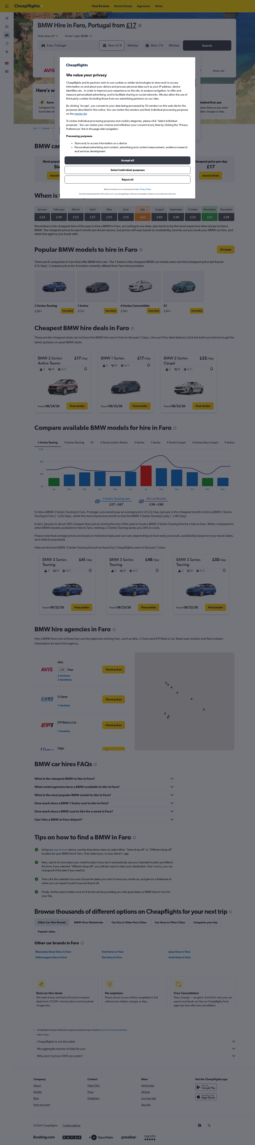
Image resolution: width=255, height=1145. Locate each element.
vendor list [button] (80, 113)
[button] (127, 160)
